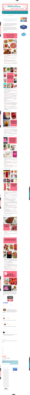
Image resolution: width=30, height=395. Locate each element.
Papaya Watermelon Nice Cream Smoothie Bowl (11, 194)
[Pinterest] (23, 19)
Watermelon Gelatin (11, 198)
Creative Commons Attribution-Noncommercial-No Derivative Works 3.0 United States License (6, 390)
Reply (3, 321)
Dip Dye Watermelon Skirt (14, 158)
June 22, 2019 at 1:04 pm (7, 318)
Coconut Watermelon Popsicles (8, 195)
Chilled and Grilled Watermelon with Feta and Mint (11, 59)
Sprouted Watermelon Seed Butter (10, 131)
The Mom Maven (15, 7)
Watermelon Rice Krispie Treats (9, 191)
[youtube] (26, 21)
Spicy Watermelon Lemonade (13, 100)
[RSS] (21, 19)
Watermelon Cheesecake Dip (8, 62)
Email (3, 350)
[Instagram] (26, 19)
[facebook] (21, 21)
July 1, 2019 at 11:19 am (7, 332)
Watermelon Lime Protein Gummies (12, 204)
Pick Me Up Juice (7, 90)
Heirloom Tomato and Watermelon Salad (10, 267)
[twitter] (23, 21)
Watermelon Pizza (7, 233)
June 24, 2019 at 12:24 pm (9, 324)
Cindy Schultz (6, 389)
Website (3, 353)
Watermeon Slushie (7, 96)
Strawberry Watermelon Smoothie (8, 94)
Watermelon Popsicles (8, 201)
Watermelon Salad (7, 260)
